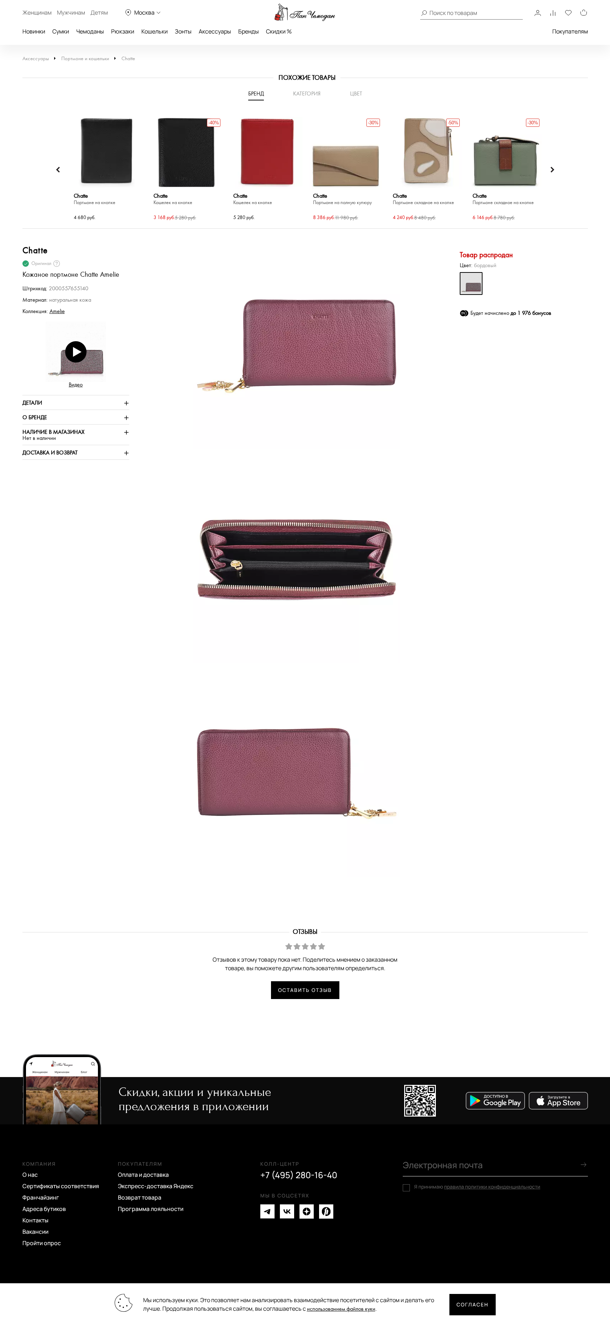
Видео (76, 385)
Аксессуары (215, 31)
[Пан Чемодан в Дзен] (306, 1211)
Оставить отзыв (305, 990)
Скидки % (279, 31)
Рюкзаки (122, 31)
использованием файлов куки (341, 1309)
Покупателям (570, 31)
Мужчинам (71, 12)
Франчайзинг (40, 1197)
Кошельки (154, 31)
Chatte (128, 59)
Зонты (183, 31)
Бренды (248, 31)
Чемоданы (90, 31)
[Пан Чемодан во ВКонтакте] (287, 1211)
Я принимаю (477, 1187)
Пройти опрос (41, 1243)
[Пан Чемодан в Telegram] (267, 1211)
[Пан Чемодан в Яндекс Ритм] (326, 1211)
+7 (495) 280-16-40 (298, 1175)
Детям (99, 12)
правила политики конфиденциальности (492, 1186)
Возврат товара (139, 1197)
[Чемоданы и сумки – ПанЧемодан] (305, 12)
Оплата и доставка (143, 1175)
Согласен (473, 1304)
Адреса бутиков (44, 1209)
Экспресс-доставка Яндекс (155, 1186)
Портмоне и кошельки (85, 59)
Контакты (35, 1220)
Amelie (57, 311)
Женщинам (37, 12)
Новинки (33, 31)
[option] (106, 169)
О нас (30, 1175)
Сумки (60, 31)
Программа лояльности (150, 1209)
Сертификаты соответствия (60, 1186)
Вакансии (35, 1232)
